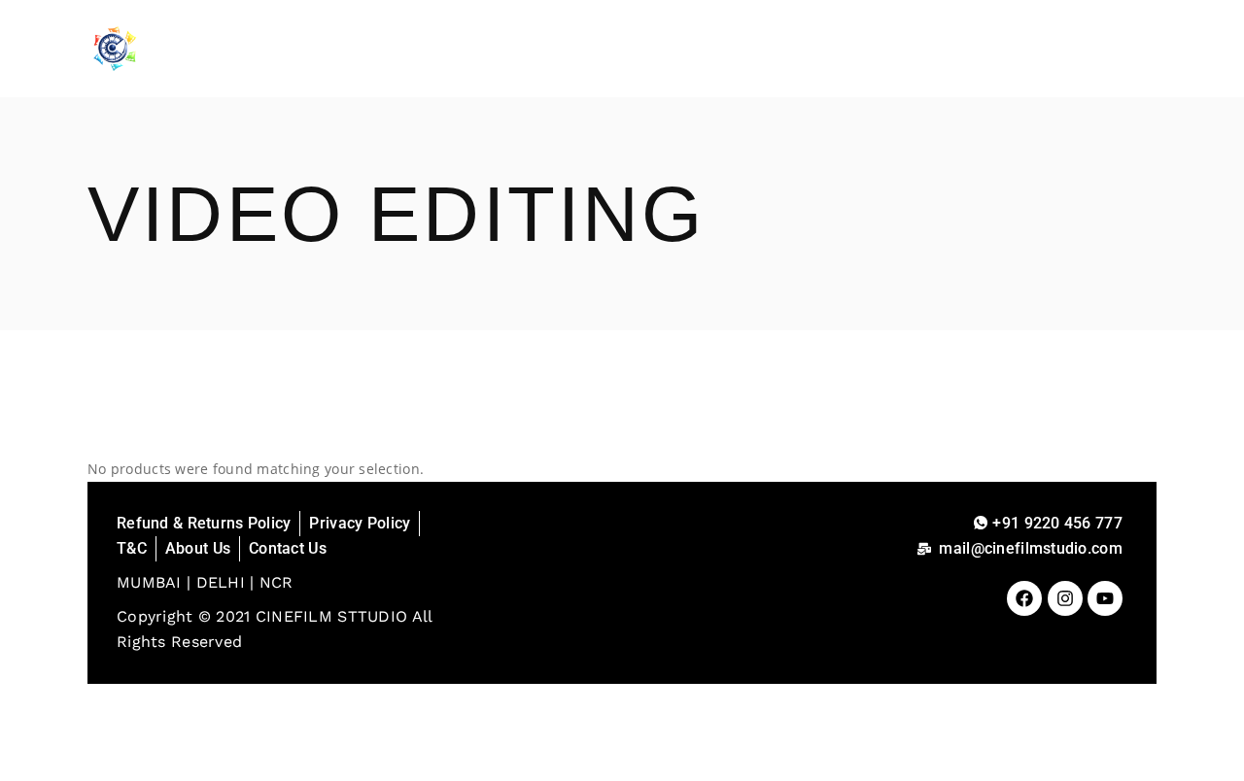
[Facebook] (1024, 598)
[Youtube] (1105, 598)
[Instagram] (1065, 598)
